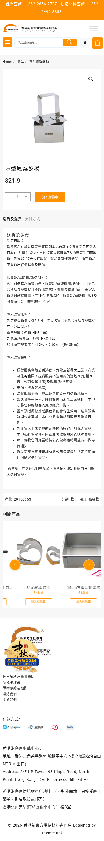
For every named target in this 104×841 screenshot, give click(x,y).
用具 (83, 499)
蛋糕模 (94, 499)
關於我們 (10, 700)
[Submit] (70, 42)
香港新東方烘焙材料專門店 (48, 825)
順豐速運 (33, 302)
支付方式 (32, 219)
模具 (74, 499)
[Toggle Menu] (93, 28)
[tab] (13, 219)
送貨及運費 (12, 219)
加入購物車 (50, 197)
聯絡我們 (10, 694)
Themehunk (52, 833)
